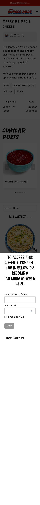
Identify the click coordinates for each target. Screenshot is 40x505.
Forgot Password (14, 338)
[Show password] (31, 311)
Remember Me (15, 317)
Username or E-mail (16, 294)
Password (10, 306)
